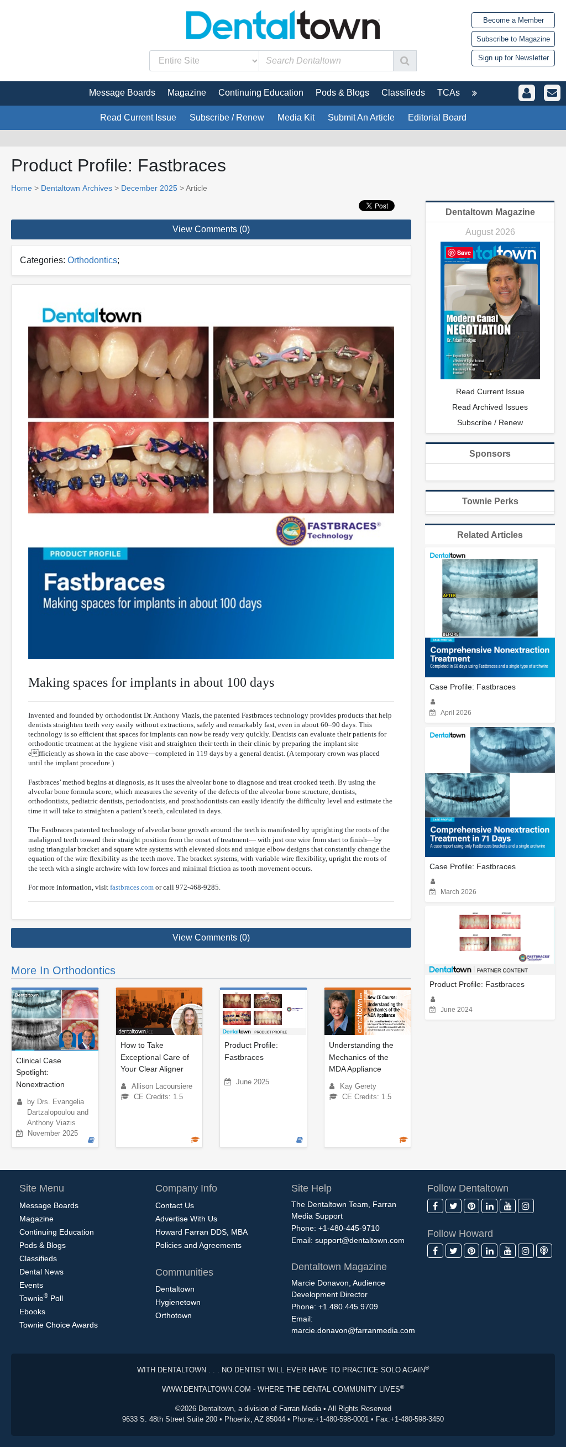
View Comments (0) (211, 229)
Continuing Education (56, 1231)
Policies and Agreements (198, 1245)
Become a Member (513, 20)
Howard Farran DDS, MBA (201, 1231)
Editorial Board (437, 117)
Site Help (311, 1188)
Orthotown (173, 1315)
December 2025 (149, 188)
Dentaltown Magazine (490, 212)
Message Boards (48, 1205)
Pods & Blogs (42, 1245)
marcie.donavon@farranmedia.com (353, 1330)
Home (21, 188)
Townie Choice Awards (58, 1324)
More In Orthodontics (63, 970)
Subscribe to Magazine (513, 39)
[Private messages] (552, 93)
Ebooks (32, 1311)
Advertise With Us (186, 1218)
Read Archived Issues (490, 407)
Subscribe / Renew (227, 117)
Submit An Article (361, 117)
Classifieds (38, 1258)
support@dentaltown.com (360, 1240)
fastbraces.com (132, 887)
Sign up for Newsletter (513, 58)
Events (31, 1285)
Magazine (36, 1218)
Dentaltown (175, 1288)
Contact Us (174, 1205)
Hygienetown (178, 1302)
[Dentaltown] (283, 23)
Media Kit (296, 117)
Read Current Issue (138, 117)
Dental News (41, 1271)
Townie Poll (41, 1297)
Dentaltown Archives (76, 188)
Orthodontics (92, 260)
